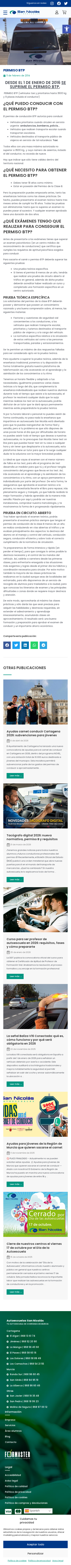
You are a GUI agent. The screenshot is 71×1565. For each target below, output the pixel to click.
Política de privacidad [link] (39, 1560)
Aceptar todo (35, 1544)
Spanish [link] (34, 1511)
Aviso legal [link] (57, 1560)
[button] (7, 645)
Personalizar (36, 1553)
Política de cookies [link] (17, 1560)
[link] (66, 29)
